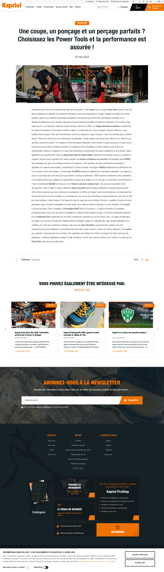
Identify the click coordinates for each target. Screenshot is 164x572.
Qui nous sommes (62, 7)
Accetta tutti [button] (140, 563)
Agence (108, 441)
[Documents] (136, 534)
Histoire (108, 445)
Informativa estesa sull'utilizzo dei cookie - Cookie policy (96, 561)
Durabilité (108, 450)
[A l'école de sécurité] (91, 517)
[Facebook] (140, 1)
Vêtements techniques (78, 464)
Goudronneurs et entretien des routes (78, 450)
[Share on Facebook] (141, 260)
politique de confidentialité (43, 407)
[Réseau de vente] (91, 495)
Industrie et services (78, 445)
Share (136, 260)
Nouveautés (30, 7)
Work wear (51, 441)
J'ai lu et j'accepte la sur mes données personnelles (45, 407)
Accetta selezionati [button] (140, 555)
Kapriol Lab (108, 455)
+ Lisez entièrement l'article (22, 351)
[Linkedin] (151, 1)
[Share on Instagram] (146, 260)
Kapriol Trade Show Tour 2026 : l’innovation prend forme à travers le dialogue (32, 334)
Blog (71, 7)
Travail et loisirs (78, 468)
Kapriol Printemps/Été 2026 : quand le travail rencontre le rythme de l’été (81, 334)
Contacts (78, 7)
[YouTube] (147, 1)
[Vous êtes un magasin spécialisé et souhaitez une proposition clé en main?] (136, 517)
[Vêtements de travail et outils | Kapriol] (15, 6)
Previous (6, 329)
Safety (51, 450)
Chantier (78, 441)
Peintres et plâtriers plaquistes (78, 459)
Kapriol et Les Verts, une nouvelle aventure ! (129, 333)
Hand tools (51, 445)
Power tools (52, 455)
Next (158, 329)
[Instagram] (143, 1)
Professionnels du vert (78, 455)
